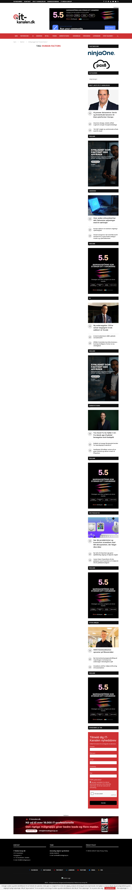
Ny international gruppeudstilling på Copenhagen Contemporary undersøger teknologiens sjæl (105, 660)
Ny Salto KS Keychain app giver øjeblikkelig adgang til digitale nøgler (105, 554)
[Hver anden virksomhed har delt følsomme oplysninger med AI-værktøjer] (103, 205)
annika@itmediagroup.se (61, 855)
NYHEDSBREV (17, 1)
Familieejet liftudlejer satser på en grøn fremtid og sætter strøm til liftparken (104, 451)
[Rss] (118, 1)
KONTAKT (27, 1)
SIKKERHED (39, 36)
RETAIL (47, 36)
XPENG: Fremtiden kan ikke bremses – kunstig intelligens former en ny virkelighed (105, 344)
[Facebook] (103, 1)
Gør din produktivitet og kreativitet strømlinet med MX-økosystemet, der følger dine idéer (104, 543)
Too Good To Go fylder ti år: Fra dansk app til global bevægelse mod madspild (104, 435)
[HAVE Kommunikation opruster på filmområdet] (103, 637)
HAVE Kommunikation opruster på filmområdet (103, 651)
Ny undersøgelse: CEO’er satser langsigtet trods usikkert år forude (103, 327)
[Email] (115, 1)
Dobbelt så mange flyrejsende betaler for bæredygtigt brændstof (105, 444)
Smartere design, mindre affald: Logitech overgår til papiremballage (105, 124)
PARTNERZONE (24, 36)
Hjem (14, 42)
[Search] (118, 36)
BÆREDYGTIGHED (64, 36)
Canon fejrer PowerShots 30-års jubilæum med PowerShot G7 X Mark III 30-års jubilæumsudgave (105, 561)
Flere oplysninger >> (122, 888)
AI (32, 36)
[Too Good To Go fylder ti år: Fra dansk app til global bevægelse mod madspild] (103, 420)
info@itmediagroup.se (24, 860)
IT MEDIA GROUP (66, 1)
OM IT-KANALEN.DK (39, 1)
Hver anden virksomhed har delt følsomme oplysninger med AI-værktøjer (104, 220)
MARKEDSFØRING (53, 1)
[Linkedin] (110, 1)
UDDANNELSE (76, 36)
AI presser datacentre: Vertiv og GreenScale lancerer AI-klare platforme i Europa (105, 114)
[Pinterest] (108, 1)
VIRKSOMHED (86, 36)
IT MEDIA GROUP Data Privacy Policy (97, 851)
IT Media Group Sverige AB (80, 882)
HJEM (16, 36)
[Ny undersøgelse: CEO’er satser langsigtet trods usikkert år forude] (103, 313)
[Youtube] (113, 1)
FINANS (55, 36)
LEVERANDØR (96, 36)
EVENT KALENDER (108, 36)
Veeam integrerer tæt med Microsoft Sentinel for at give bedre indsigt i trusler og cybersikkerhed (105, 236)
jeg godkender (110, 888)
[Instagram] (106, 1)
